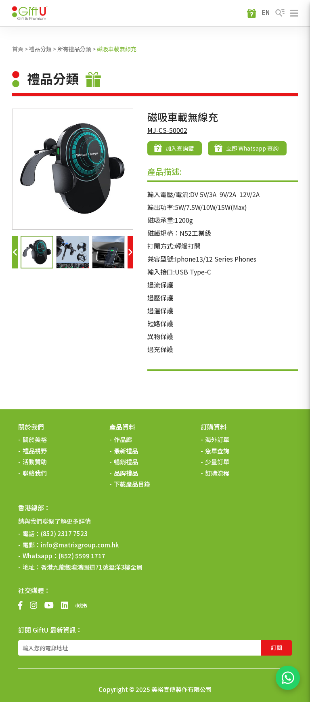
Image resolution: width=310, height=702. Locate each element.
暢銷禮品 (126, 461)
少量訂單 (217, 461)
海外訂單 (217, 439)
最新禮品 (126, 450)
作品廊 (123, 439)
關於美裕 (35, 439)
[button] (15, 252)
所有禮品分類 (74, 49)
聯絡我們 (35, 473)
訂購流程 (217, 473)
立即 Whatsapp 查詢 (252, 148)
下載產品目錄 (132, 484)
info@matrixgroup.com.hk (80, 545)
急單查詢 (217, 450)
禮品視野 (35, 450)
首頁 (17, 49)
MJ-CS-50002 (167, 130)
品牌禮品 (126, 473)
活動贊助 (35, 461)
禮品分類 (40, 49)
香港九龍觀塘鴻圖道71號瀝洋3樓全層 (91, 567)
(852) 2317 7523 (64, 533)
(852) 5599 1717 (82, 555)
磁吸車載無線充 (116, 49)
